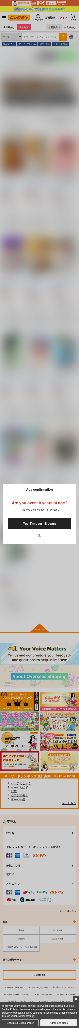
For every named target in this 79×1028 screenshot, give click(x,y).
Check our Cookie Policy (20, 1022)
